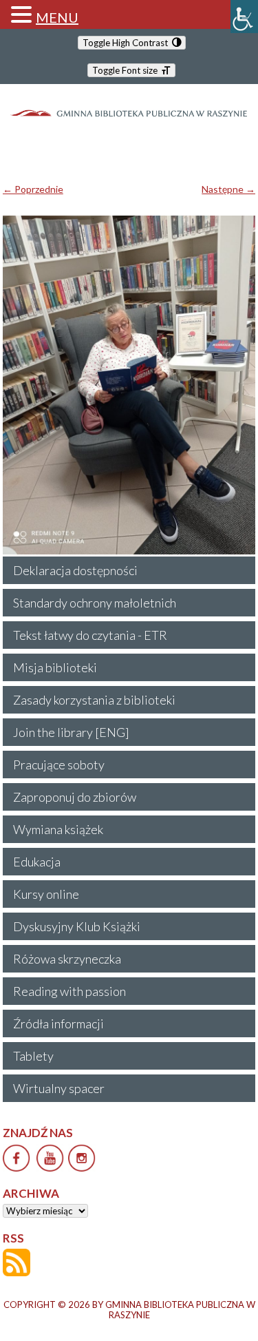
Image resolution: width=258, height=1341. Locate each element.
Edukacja (37, 861)
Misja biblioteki (55, 667)
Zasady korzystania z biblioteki (94, 699)
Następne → (228, 189)
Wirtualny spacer (59, 1088)
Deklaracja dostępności (75, 570)
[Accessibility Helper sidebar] (244, 16)
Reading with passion (69, 991)
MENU (57, 17)
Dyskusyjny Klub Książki (76, 926)
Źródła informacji (58, 1023)
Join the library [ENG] (71, 732)
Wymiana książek (58, 829)
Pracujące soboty (59, 764)
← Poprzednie (33, 189)
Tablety (33, 1055)
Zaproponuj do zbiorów (74, 796)
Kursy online (46, 894)
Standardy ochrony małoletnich (94, 602)
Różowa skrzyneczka (67, 958)
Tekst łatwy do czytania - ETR (90, 635)
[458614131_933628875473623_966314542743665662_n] (129, 385)
